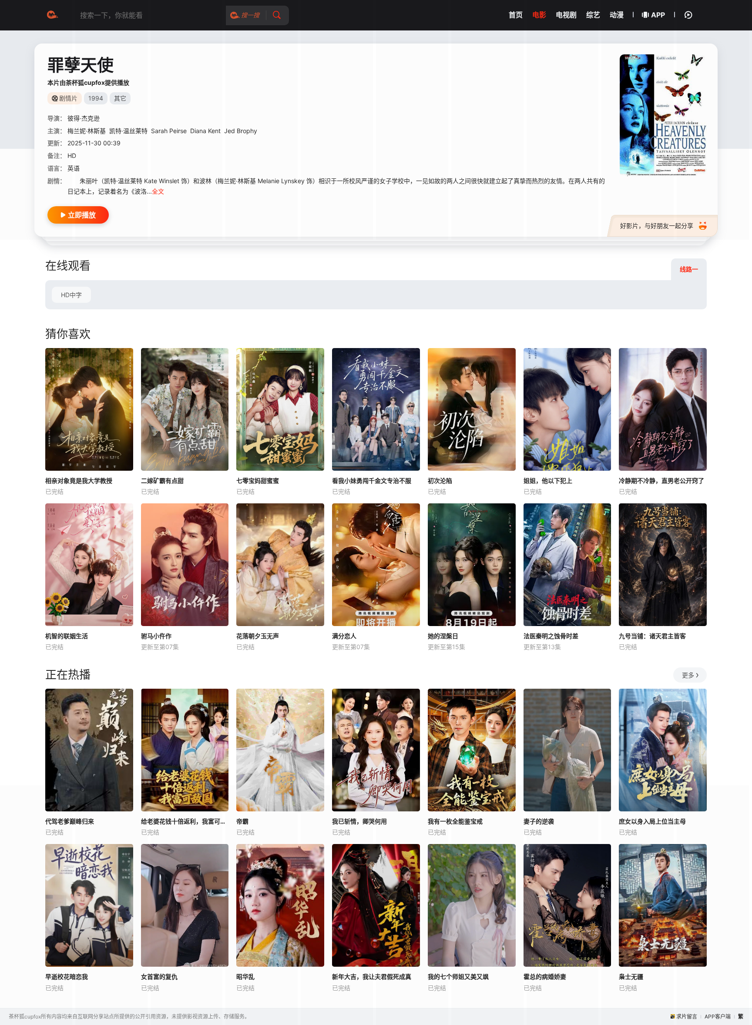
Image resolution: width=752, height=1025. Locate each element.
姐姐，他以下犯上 (548, 480)
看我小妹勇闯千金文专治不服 (371, 480)
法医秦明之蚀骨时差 (551, 636)
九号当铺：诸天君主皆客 (652, 636)
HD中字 (71, 294)
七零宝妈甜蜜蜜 (257, 480)
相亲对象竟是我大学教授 (78, 480)
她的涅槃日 (443, 636)
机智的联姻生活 (66, 636)
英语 (73, 168)
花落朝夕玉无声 (257, 636)
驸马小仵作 (156, 636)
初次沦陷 (440, 480)
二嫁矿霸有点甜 (162, 480)
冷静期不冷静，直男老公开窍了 (661, 480)
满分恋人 (344, 636)
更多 (688, 675)
